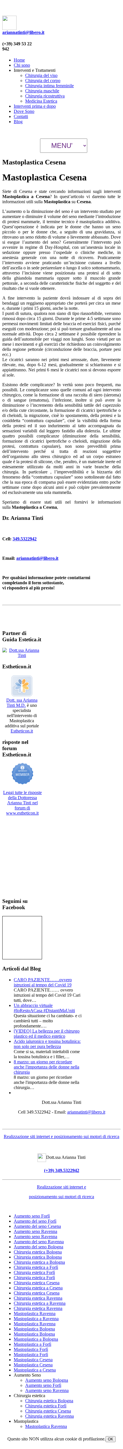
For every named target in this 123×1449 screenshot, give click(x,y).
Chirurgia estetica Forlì (34, 1272)
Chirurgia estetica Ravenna (38, 1298)
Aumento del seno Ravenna (39, 1241)
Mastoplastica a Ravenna (36, 1318)
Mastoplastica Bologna (34, 1328)
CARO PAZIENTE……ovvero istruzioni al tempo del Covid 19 (43, 982)
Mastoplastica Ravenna (34, 1313)
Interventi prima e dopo (35, 106)
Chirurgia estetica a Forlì (36, 1267)
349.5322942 (25, 538)
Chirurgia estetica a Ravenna (40, 1303)
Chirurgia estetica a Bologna (39, 1262)
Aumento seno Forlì (32, 1216)
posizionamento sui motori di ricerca (61, 1196)
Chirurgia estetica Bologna (38, 1251)
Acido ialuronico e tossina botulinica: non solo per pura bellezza (47, 1044)
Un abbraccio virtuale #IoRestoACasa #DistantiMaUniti (44, 1008)
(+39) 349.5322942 (61, 1170)
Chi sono (22, 65)
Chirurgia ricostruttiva (45, 95)
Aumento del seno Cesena (37, 1226)
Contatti (21, 116)
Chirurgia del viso (41, 75)
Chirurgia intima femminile (49, 85)
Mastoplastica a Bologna (36, 1339)
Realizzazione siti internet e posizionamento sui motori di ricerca (61, 1136)
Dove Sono (24, 111)
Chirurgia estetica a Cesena (38, 1287)
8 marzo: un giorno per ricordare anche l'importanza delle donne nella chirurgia (46, 1066)
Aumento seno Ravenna (35, 1231)
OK (110, 1439)
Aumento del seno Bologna (38, 1246)
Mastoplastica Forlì (31, 1349)
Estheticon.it (22, 730)
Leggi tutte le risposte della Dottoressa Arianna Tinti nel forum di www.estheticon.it (22, 802)
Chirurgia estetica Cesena (36, 1282)
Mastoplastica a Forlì (32, 1344)
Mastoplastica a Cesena (35, 1369)
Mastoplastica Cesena (33, 1359)
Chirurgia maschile (42, 90)
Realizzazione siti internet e (61, 1187)
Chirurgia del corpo (42, 80)
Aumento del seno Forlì (35, 1221)
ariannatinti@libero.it (23, 32)
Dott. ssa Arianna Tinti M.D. (21, 703)
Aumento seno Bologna (46, 1380)
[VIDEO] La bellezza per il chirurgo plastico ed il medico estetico (47, 1034)
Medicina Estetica (41, 101)
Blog (18, 121)
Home (19, 60)
